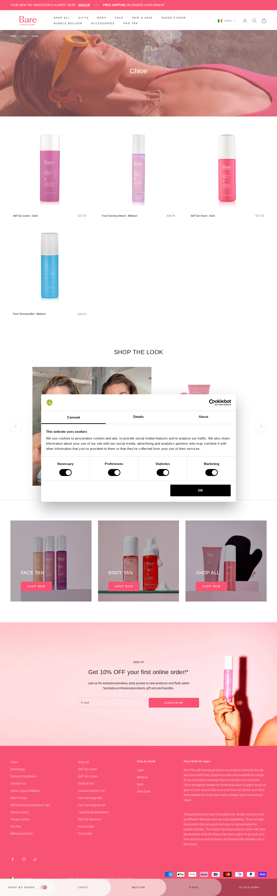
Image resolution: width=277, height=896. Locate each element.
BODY (101, 17)
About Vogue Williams (25, 791)
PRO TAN (130, 23)
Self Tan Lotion (88, 776)
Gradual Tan (86, 783)
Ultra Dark (143, 791)
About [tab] (203, 417)
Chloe (35, 36)
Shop (24, 36)
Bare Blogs (17, 769)
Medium (142, 777)
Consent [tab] (73, 417)
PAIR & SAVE (142, 17)
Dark (140, 784)
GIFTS (83, 17)
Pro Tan (15, 826)
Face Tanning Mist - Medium (29, 313)
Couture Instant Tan (91, 791)
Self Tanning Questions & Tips (30, 805)
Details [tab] (138, 417)
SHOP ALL (62, 17)
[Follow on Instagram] (24, 859)
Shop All (83, 762)
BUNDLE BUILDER (68, 23)
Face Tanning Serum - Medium (119, 215)
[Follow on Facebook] (12, 859)
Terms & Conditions (23, 776)
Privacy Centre (20, 819)
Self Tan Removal (89, 819)
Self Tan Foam (87, 769)
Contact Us (17, 783)
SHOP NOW (36, 586)
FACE (119, 17)
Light (140, 770)
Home (13, 36)
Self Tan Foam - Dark (203, 215)
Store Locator (19, 812)
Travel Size (85, 833)
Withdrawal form (21, 833)
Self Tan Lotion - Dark (25, 215)
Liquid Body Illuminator (93, 812)
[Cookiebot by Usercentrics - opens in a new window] (212, 402)
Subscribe (173, 702)
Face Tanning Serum (91, 805)
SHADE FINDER (173, 17)
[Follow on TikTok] (35, 859)
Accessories (86, 826)
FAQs (14, 762)
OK (200, 490)
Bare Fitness (18, 798)
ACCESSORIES (103, 23)
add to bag (58, 223)
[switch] (114, 472)
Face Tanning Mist (90, 798)
